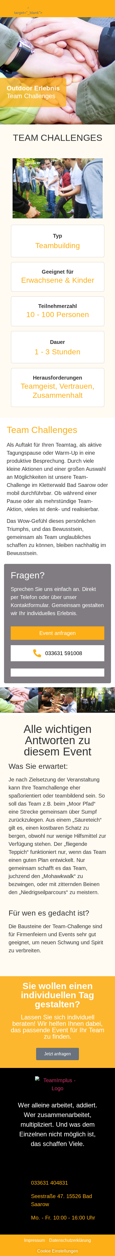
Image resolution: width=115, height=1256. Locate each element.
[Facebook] (85, 8)
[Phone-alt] (12, 8)
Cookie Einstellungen (57, 1251)
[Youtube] (103, 8)
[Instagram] (94, 8)
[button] (5, 701)
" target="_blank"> (28, 10)
